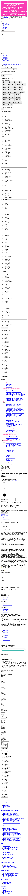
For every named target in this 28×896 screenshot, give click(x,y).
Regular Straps (8, 322)
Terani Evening (9, 433)
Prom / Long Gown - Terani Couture (14, 416)
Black (6, 369)
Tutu (6, 162)
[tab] (15, 384)
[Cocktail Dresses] (6, 680)
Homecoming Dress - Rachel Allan (14, 398)
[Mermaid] (4, 733)
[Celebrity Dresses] (5, 690)
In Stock (16, 480)
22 (5, 89)
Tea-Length (7, 267)
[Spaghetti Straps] (4, 745)
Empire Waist (7, 299)
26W (12, 97)
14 (5, 87)
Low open (7, 193)
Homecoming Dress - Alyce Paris (13, 392)
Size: (2, 485)
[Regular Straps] (4, 744)
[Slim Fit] (4, 734)
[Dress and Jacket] (4, 685)
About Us (5, 603)
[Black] (4, 495)
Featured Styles (9, 460)
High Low (7, 174)
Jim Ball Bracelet (10, 450)
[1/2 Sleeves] (5, 737)
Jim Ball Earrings (10, 451)
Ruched (6, 181)
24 (10, 89)
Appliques (7, 214)
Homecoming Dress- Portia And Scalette (15, 397)
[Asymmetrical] (3, 720)
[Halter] (4, 726)
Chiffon (6, 237)
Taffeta (6, 249)
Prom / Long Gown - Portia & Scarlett (15, 413)
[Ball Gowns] (4, 682)
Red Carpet (7, 132)
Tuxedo (5, 637)
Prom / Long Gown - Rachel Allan (14, 414)
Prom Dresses (8, 130)
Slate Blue (7, 344)
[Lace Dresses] (4, 686)
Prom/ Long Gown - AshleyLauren (14, 406)
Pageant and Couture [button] (5, 870)
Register (5, 27)
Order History (6, 610)
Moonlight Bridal (10, 423)
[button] (5, 55)
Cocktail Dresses (8, 120)
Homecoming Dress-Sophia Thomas (14, 400)
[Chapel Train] (3, 721)
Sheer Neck (7, 288)
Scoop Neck (7, 287)
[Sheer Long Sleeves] (5, 740)
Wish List (5, 23)
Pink (6, 353)
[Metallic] (2, 702)
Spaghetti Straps (8, 324)
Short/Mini (7, 264)
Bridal (6, 116)
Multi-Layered (8, 176)
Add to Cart (3, 501)
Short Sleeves (7, 314)
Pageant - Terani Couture (12, 446)
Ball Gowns (7, 140)
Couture (8, 455)
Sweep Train (7, 266)
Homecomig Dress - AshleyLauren (14, 393)
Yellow (6, 333)
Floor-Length (7, 262)
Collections (5, 630)
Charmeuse (7, 235)
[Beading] (4, 708)
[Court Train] (3, 722)
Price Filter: (5, 73)
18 (15, 87)
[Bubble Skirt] (5, 688)
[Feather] (3, 715)
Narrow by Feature (7, 111)
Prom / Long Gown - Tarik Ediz (13, 415)
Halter (6, 276)
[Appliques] (4, 707)
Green (6, 337)
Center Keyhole (8, 172)
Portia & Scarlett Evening (12, 431)
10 (19, 84)
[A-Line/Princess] (4, 731)
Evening (6, 123)
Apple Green (7, 335)
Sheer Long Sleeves (9, 312)
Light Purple (7, 350)
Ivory (6, 364)
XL (5, 104)
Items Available (6, 519)
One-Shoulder (8, 283)
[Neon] (2, 703)
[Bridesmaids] (6, 677)
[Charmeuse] (3, 713)
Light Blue (7, 342)
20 (21, 87)
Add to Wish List (4, 512)
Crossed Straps (8, 190)
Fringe (6, 224)
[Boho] (4, 683)
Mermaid (6, 301)
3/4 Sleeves (7, 310)
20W (12, 94)
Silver (6, 372)
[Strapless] (4, 747)
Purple (6, 348)
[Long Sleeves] (5, 739)
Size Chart (3, 514)
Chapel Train (7, 259)
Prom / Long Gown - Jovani (12, 411)
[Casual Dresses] (6, 679)
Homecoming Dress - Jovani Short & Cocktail (16, 395)
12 (24, 84)
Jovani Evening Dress (11, 430)
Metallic (6, 204)
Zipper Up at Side (8, 197)
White (6, 374)
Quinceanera (7, 131)
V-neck (6, 292)
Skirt (6, 158)
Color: (2, 491)
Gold (6, 367)
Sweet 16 (7, 134)
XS (5, 102)
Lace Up (6, 191)
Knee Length (7, 263)
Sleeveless (7, 315)
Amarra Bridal (9, 420)
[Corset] (5, 692)
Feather (6, 221)
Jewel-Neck (7, 279)
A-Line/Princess (8, 298)
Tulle (6, 250)
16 (10, 87)
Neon (6, 205)
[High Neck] (4, 727)
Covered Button (8, 189)
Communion (7, 122)
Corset (6, 173)
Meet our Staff (6, 640)
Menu (2, 53)
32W (12, 99)
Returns (5, 599)
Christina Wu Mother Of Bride (13, 439)
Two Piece (7, 163)
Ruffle (6, 226)
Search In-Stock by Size (8, 78)
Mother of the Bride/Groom (10, 128)
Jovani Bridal (9, 426)
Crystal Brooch (8, 218)
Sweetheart (7, 291)
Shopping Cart (6, 25)
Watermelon (7, 357)
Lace (6, 225)
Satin (6, 245)
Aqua (6, 339)
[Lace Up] (4, 697)
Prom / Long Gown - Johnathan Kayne (15, 409)
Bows (6, 217)
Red (5, 360)
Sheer (6, 194)
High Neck (7, 277)
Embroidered (7, 220)
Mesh (6, 242)
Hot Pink (7, 354)
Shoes (7, 459)
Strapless (6, 289)
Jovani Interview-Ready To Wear (13, 443)
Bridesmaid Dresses (10, 458)
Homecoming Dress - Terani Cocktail (14, 399)
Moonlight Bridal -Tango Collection (14, 424)
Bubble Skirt (7, 169)
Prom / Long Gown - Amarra (12, 405)
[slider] (25, 650)
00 (11, 82)
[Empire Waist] (4, 732)
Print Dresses (7, 152)
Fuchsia (6, 356)
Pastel (6, 208)
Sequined (7, 246)
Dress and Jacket (8, 143)
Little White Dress (8, 147)
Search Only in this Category (8, 71)
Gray (6, 371)
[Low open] (4, 698)
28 (21, 89)
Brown (6, 368)
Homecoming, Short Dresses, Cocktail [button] (9, 810)
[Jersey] (3, 716)
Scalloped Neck (8, 285)
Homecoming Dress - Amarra (12, 390)
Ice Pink (6, 352)
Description (5, 517)
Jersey (6, 239)
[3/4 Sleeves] (5, 738)
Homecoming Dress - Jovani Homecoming (15, 394)
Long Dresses (8, 148)
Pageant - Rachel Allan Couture (13, 445)
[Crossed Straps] (4, 696)
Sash (6, 228)
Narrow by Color (6, 330)
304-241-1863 (6, 17)
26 (15, 89)
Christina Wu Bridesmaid (12, 438)
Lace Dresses (7, 144)
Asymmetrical (8, 258)
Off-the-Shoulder (8, 281)
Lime (6, 338)
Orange (6, 361)
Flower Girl (7, 124)
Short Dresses (8, 156)
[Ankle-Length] (3, 719)
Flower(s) (7, 222)
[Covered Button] (4, 694)
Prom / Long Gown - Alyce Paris (13, 404)
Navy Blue (7, 346)
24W (5, 97)
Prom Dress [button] (3, 825)
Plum (6, 359)
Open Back (7, 177)
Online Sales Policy (5, 515)
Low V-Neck (7, 280)
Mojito (6, 334)
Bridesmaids (7, 117)
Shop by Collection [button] (5, 802)
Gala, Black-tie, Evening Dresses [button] (8, 854)
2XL (11, 104)
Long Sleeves (7, 311)
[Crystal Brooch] (4, 710)
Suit (5, 159)
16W (22, 92)
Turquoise (7, 341)
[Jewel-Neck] (4, 728)
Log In (4, 28)
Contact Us (5, 597)
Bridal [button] (2, 843)
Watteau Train (8, 268)
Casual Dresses (8, 119)
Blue (6, 345)
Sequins (6, 229)
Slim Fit (6, 302)
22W (18, 94)
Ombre (6, 207)
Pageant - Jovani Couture (12, 444)
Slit (5, 183)
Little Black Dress (8, 145)
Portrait (6, 284)
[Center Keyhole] (5, 691)
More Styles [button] (3, 886)
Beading (6, 216)
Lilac (6, 349)
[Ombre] (2, 704)
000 (5, 82)
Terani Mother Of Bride (11, 436)
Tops (6, 160)
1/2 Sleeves (7, 308)
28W (18, 97)
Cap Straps (7, 321)
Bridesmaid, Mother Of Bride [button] (7, 862)
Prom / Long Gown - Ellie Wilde (13, 408)
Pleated (6, 179)
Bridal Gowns (9, 387)
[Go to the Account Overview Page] (1, 21)
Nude (6, 365)
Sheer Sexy (7, 155)
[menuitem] (15, 23)
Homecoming (7, 127)
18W (5, 94)
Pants (6, 151)
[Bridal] (6, 676)
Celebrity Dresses (8, 170)
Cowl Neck (7, 274)
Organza (6, 243)
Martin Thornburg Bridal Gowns (13, 421)
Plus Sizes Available (9, 180)
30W (5, 99)
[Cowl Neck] (4, 725)
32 (10, 92)
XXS (18, 99)
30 (5, 92)
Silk (5, 247)
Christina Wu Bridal (10, 425)
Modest (6, 149)
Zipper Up (7, 195)
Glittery (6, 203)
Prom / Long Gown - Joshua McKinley (15, 410)
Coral (6, 363)
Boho (6, 141)
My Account (6, 24)
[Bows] (4, 709)
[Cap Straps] (4, 743)
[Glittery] (2, 701)
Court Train (7, 260)
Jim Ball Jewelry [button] (4, 879)
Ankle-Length (8, 256)
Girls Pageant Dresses (9, 126)
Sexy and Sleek (8, 153)
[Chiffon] (3, 714)
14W (16, 92)
